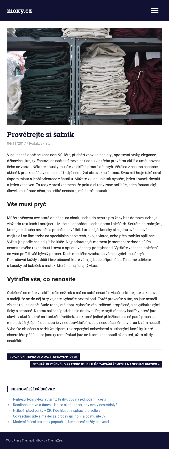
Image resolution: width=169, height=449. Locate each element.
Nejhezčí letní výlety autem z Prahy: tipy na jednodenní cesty (59, 399)
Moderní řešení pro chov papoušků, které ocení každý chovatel (61, 422)
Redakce (35, 143)
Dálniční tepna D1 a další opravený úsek (44, 357)
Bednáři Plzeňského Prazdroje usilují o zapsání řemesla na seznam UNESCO (95, 365)
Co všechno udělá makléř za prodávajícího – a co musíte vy (59, 416)
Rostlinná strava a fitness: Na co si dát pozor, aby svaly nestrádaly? (65, 405)
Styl (48, 143)
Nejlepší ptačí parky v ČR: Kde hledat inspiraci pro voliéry (57, 410)
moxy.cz (19, 10)
